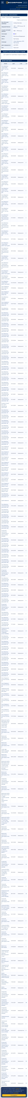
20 (26, 1017)
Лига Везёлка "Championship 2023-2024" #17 (5, 352)
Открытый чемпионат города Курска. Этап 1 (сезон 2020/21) (5, 1010)
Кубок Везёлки (5, 500)
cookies (17, 1088)
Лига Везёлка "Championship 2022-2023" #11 (5, 614)
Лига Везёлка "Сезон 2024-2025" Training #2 (6, 277)
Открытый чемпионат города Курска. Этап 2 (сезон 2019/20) (5, 1061)
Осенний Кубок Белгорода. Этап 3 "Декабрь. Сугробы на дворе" (5, 872)
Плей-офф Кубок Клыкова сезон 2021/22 (5, 751)
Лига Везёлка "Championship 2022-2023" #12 (5, 600)
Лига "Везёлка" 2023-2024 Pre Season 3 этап (5, 479)
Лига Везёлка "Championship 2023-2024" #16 (5, 357)
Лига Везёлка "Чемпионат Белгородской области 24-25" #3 (5, 225)
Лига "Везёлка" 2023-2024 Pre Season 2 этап (5, 485)
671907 (15, 27)
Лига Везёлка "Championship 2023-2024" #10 (5, 389)
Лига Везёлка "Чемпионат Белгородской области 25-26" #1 (5, 108)
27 (26, 781)
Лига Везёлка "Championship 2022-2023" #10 (5, 619)
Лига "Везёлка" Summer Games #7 (5, 679)
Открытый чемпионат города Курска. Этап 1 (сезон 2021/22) (5, 864)
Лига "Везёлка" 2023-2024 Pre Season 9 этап (5, 448)
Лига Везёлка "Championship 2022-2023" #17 (5, 566)
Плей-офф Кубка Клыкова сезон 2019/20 (5, 1030)
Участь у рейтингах (22, 20)
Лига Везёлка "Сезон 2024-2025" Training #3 (6, 272)
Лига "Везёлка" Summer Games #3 (5, 706)
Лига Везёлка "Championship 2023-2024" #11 (5, 384)
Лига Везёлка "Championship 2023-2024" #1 (5, 443)
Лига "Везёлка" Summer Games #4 (5, 700)
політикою (15, 1092)
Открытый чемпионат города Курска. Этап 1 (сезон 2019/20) (5, 1075)
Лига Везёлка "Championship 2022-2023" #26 (5, 511)
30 (26, 1061)
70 (26, 405)
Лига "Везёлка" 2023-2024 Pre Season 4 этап (5, 474)
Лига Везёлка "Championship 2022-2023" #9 (5, 624)
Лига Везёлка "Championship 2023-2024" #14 (5, 368)
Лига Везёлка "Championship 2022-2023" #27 (5, 506)
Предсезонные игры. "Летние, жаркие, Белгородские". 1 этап (5, 968)
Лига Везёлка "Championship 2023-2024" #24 (5, 314)
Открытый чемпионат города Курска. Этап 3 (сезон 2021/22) (5, 781)
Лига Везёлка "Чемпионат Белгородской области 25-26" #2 (5, 88)
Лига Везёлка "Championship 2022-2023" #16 (5, 579)
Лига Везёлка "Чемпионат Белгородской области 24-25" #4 (5, 217)
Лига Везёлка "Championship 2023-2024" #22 (5, 325)
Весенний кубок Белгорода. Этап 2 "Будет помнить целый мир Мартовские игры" (6, 797)
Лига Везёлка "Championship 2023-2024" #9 (5, 394)
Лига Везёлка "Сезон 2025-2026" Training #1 (5, 102)
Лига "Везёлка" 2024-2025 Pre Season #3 (5, 288)
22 (26, 1083)
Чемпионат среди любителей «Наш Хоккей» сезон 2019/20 (5, 1023)
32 (26, 607)
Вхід (17, 7)
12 (26, 239)
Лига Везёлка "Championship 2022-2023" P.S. (5, 495)
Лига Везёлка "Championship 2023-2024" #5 (5, 422)
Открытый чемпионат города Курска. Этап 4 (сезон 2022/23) (5, 533)
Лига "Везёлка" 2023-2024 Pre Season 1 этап (5, 490)
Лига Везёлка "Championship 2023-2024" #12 (5, 378)
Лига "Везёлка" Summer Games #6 (5, 685)
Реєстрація (21, 7)
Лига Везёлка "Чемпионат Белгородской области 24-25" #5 (5, 169)
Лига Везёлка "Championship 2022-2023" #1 (5, 674)
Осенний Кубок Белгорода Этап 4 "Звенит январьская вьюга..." (5, 849)
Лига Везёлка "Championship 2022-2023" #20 (5, 550)
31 (26, 630)
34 (26, 533)
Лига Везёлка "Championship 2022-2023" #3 (5, 664)
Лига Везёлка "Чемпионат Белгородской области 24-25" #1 (5, 265)
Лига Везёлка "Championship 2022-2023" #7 (5, 643)
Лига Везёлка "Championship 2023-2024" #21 (5, 330)
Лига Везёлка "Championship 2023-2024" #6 (5, 417)
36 (26, 1045)
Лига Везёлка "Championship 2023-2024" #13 (5, 373)
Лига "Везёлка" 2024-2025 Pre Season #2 (5, 293)
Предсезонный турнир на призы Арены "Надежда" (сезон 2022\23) (5, 631)
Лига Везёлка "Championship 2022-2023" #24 (5, 521)
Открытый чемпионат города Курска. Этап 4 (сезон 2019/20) (5, 1045)
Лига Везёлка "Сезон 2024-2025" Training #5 (6, 244)
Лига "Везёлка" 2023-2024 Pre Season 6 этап (5, 464)
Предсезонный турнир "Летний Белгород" (5, 690)
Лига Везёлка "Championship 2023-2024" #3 (5, 432)
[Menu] (2, 2)
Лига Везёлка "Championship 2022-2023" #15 (5, 585)
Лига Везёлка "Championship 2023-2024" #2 (5, 437)
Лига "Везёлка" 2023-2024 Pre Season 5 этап (5, 469)
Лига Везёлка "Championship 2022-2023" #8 (5, 637)
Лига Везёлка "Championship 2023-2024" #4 (5, 427)
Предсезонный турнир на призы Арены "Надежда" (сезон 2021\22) (5, 893)
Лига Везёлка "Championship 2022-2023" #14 (5, 590)
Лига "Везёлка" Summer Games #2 (5, 711)
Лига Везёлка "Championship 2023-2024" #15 (5, 363)
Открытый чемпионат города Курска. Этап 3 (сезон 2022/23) (5, 573)
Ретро (25, 7)
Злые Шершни (17, 41)
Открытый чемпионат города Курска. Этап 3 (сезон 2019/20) (5, 1053)
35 (26, 572)
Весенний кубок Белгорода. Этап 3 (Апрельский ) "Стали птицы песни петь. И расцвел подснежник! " (6, 765)
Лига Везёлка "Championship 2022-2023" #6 (5, 648)
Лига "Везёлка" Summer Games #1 (5, 716)
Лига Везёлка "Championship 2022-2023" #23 (5, 527)
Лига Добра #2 (5, 239)
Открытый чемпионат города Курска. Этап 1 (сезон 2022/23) (5, 607)
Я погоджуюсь (14, 1095)
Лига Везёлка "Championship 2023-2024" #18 (5, 346)
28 (26, 1002)
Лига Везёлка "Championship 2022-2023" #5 (5, 653)
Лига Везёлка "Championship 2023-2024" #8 (5, 399)
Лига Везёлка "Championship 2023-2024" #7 (5, 411)
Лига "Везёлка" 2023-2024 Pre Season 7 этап (5, 458)
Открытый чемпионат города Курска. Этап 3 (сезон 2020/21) (5, 994)
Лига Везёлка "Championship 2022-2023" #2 (5, 669)
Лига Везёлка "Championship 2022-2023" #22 (5, 540)
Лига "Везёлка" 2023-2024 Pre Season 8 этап (5, 453)
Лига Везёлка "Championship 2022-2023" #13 (5, 595)
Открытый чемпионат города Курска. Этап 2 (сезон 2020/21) (5, 1002)
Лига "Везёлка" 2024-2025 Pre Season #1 (5, 304)
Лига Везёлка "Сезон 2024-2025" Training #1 (5, 283)
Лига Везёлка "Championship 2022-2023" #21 (5, 545)
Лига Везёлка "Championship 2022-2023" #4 (5, 658)
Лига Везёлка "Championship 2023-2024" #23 (5, 319)
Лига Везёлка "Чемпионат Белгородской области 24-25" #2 (5, 251)
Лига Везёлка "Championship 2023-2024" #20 (5, 335)
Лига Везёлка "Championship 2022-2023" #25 (5, 516)
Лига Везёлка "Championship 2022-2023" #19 (5, 556)
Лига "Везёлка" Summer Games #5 (5, 695)
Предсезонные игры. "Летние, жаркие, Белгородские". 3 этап (5, 953)
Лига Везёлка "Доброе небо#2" (5, 298)
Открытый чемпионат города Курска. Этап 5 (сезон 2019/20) (5, 1037)
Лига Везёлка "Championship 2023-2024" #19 (5, 340)
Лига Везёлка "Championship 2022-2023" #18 (5, 561)
